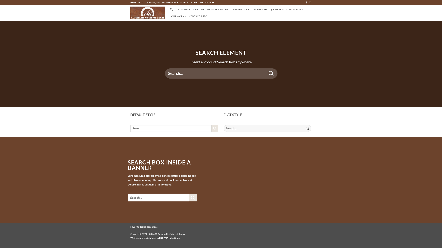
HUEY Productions (169, 237)
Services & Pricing (217, 9)
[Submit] (271, 74)
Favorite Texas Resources (143, 226)
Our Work (177, 16)
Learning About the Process (249, 9)
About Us (198, 9)
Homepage (184, 9)
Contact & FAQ (198, 16)
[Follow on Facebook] (307, 2)
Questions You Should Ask (286, 9)
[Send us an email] (310, 2)
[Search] (171, 9)
